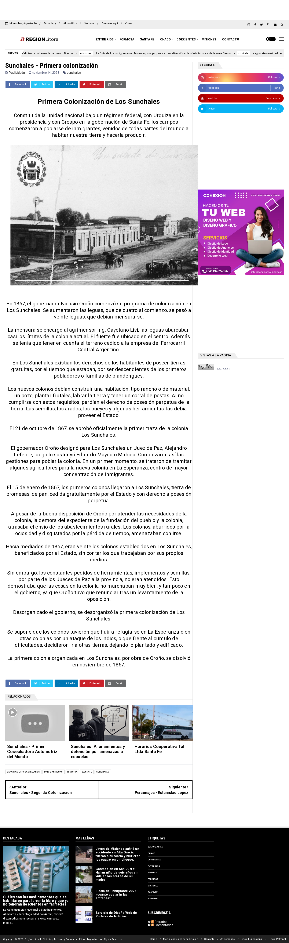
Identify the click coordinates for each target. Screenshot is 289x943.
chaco (151, 853)
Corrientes (186, 39)
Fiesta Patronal (277, 939)
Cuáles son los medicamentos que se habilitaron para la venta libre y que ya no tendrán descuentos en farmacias (36, 901)
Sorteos (89, 23)
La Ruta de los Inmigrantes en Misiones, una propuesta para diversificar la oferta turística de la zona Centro (136, 53)
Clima (128, 23)
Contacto (230, 39)
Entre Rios (105, 39)
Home (153, 939)
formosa (153, 879)
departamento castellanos (23, 772)
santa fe (87, 772)
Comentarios (163, 925)
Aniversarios (227, 939)
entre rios (154, 866)
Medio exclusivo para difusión (180, 939)
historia (72, 772)
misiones (58, 53)
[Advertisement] (144, 9)
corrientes (154, 860)
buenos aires (155, 847)
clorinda (216, 53)
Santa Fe (147, 39)
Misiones (209, 39)
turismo (153, 898)
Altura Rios (70, 23)
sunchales (74, 72)
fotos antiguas (53, 772)
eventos (152, 872)
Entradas (160, 922)
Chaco (165, 39)
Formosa (127, 39)
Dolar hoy (50, 23)
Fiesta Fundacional (252, 939)
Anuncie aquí (110, 23)
